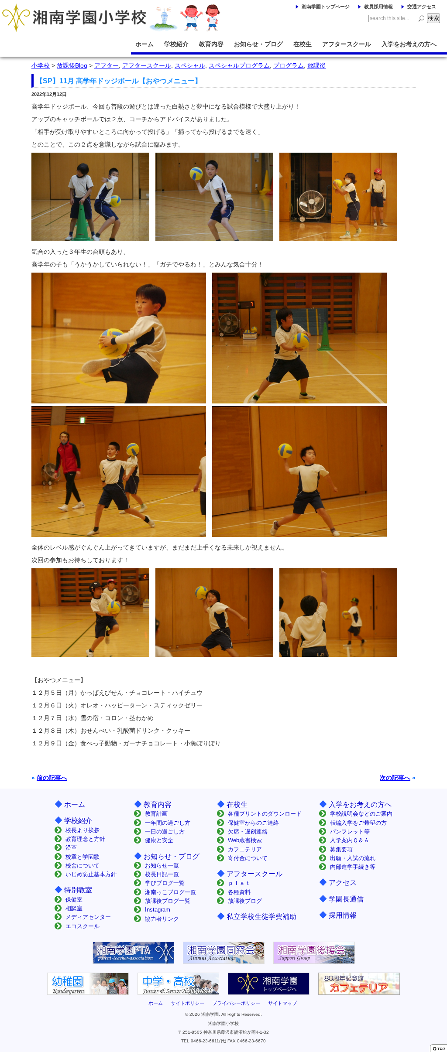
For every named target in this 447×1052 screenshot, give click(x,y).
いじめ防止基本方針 (91, 874)
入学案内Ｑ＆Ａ (349, 840)
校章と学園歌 (82, 857)
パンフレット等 (350, 831)
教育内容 (211, 44)
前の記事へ (52, 777)
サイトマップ (282, 1003)
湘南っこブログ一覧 (170, 892)
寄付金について (248, 858)
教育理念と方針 (85, 839)
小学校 (40, 65)
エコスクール (82, 926)
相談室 (74, 908)
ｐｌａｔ (239, 883)
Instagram (157, 909)
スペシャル (190, 65)
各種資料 (239, 892)
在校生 (302, 44)
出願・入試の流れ (352, 858)
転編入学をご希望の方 (358, 823)
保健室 (74, 899)
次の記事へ (395, 777)
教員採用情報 (378, 6)
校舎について (82, 865)
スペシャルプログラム (239, 65)
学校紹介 (176, 44)
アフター (106, 65)
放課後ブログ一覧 (167, 901)
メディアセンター (88, 917)
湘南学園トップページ (326, 6)
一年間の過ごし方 (167, 823)
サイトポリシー (187, 1003)
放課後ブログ (245, 901)
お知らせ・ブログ (258, 44)
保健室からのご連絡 (253, 823)
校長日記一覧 (162, 874)
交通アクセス (421, 6)
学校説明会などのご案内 (361, 813)
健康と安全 (159, 840)
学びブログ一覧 (165, 883)
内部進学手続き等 (352, 867)
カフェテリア (245, 849)
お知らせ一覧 (162, 865)
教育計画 (156, 813)
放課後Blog (72, 65)
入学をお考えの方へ (409, 44)
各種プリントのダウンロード (265, 813)
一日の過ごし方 (165, 831)
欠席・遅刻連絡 (248, 831)
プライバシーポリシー (236, 1003)
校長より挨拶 (82, 830)
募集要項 (341, 849)
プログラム (288, 65)
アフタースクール (346, 44)
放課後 (316, 65)
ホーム (144, 44)
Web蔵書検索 (245, 840)
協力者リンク (162, 918)
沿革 (71, 847)
